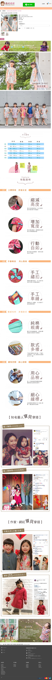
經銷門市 (2, 665)
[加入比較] (31, 28)
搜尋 (44, 3)
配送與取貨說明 (3, 672)
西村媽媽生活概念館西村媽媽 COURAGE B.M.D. (21, 644)
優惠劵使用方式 (3, 673)
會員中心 (39, 664)
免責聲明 (2, 666)
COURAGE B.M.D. (24, 15)
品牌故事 (2, 664)
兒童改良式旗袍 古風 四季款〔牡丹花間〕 (14, 10)
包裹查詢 (2, 669)
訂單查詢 (2, 670)
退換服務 (15, 665)
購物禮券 (27, 665)
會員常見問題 (3, 671)
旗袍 (5, 644)
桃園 (11, 644)
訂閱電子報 (40, 667)
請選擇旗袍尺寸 (22, 23)
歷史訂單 (39, 665)
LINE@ (4, 652)
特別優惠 (27, 667)
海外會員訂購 (3, 674)
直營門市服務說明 (3, 667)
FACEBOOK (4, 647)
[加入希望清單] (33, 28)
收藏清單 (39, 666)
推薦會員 (27, 666)
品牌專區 (27, 664)
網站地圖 (15, 666)
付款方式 (2, 668)
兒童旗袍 (3, 10)
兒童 (3, 644)
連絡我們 (15, 664)
